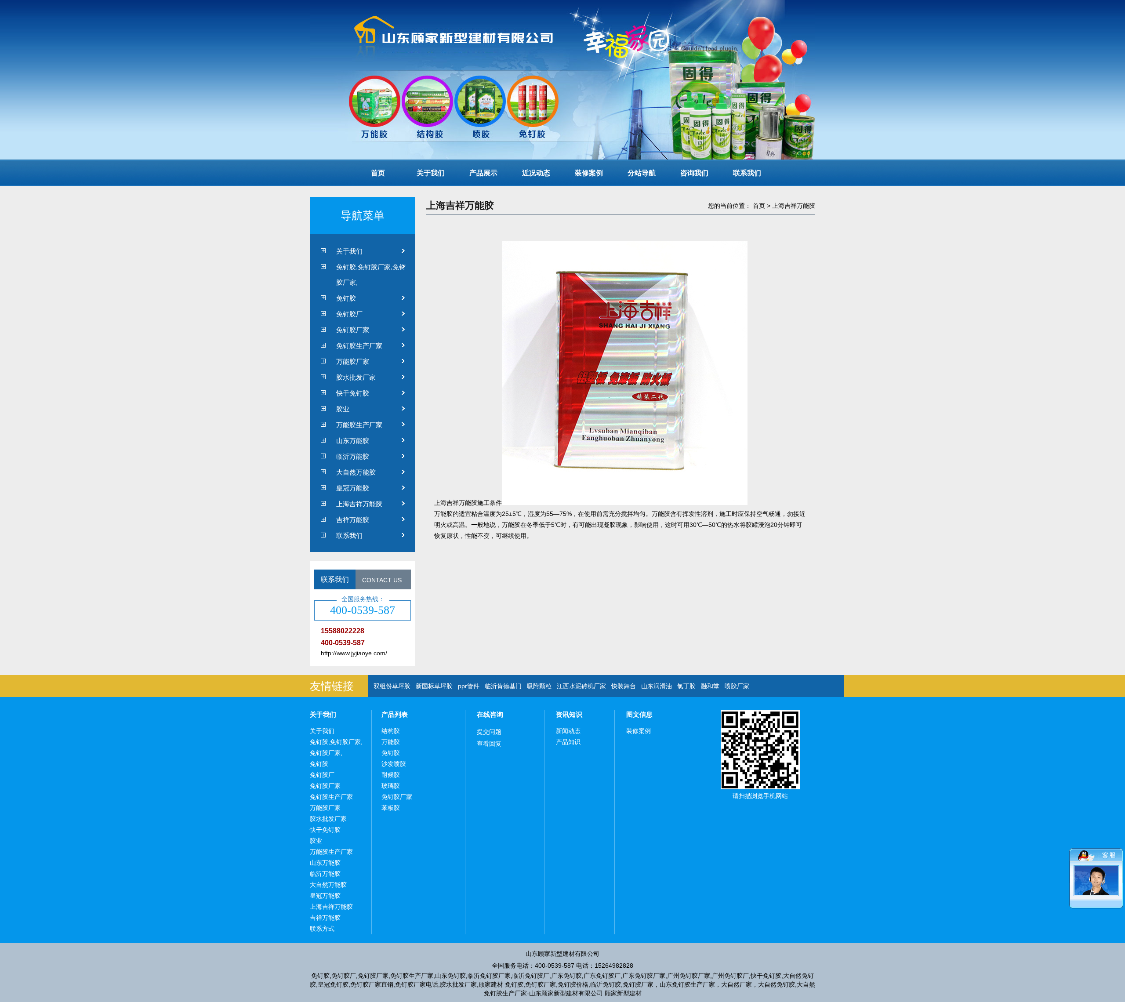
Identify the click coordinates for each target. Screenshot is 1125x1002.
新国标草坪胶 (434, 686)
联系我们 (747, 173)
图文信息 (639, 714)
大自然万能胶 (356, 472)
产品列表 (394, 714)
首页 (378, 173)
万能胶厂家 (352, 361)
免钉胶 (346, 298)
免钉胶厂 (349, 314)
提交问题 (489, 731)
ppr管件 (468, 686)
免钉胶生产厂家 (359, 345)
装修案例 (589, 173)
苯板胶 (390, 807)
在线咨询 (490, 714)
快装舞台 (623, 686)
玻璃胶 (390, 785)
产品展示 (483, 173)
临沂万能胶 (352, 456)
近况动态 (536, 173)
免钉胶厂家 (352, 330)
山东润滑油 (656, 686)
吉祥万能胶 (352, 519)
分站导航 (642, 173)
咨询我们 (694, 173)
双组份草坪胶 (392, 686)
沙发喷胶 (393, 763)
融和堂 (710, 686)
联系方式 (322, 928)
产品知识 (568, 741)
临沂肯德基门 (503, 686)
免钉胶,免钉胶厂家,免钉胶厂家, (371, 274)
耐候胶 (390, 774)
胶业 (342, 409)
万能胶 (390, 741)
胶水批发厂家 (356, 377)
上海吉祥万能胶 (359, 504)
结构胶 (390, 730)
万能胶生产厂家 (359, 424)
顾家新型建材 (623, 993)
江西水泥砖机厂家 (581, 686)
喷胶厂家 (737, 686)
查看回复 (489, 743)
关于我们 (431, 173)
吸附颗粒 (539, 686)
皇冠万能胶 (352, 488)
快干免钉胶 (352, 393)
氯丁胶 (686, 686)
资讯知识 (569, 714)
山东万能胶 (352, 440)
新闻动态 (568, 730)
